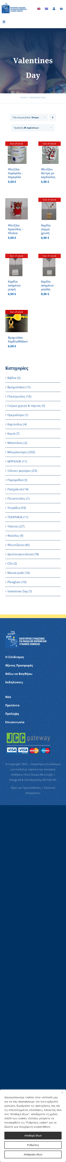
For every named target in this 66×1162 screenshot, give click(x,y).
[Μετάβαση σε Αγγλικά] (39, 9)
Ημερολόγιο (15, 415)
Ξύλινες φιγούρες (19, 471)
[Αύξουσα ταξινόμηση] (52, 117)
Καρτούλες (14, 424)
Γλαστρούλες (16, 396)
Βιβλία (11, 378)
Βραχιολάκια (16, 387)
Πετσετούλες (16, 498)
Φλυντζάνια (15, 545)
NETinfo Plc (49, 779)
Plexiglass (14, 582)
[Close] (62, 1092)
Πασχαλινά (15, 489)
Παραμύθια (15, 480)
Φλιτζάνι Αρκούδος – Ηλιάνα (15, 229)
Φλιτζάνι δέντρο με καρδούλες (48, 173)
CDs (10, 563)
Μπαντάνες (15, 443)
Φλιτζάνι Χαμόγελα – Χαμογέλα (15, 173)
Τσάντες (13, 526)
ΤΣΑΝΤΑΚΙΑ (14, 517)
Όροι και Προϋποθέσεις (26, 787)
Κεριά (11, 433)
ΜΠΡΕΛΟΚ (14, 461)
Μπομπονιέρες (17, 452)
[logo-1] (14, 4)
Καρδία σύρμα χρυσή (46, 229)
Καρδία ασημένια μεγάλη (47, 285)
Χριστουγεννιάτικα (20, 554)
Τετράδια (13, 508)
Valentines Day (17, 591)
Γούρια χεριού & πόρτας (24, 406)
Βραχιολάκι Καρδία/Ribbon (18, 339)
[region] (33, 1126)
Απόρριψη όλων (33, 1154)
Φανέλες (13, 536)
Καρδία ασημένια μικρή (14, 285)
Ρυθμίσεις (33, 1145)
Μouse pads (15, 573)
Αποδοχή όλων (33, 1135)
